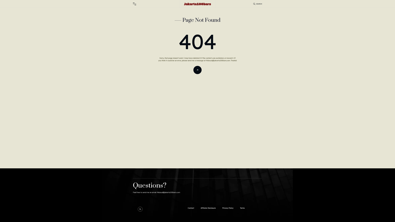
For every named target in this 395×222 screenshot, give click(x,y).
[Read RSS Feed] (140, 209)
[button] (134, 4)
